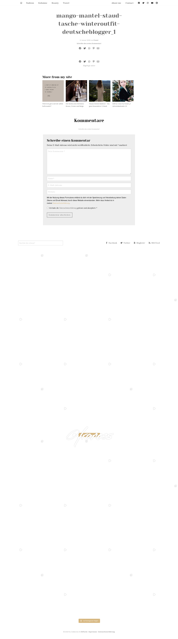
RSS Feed (155, 243)
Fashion (30, 3)
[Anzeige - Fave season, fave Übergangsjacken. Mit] (111, 319)
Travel (66, 3)
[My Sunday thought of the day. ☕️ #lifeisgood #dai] (67, 319)
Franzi (96, 40)
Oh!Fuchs (84, 632)
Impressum (93, 632)
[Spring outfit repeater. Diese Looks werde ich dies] (111, 408)
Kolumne (42, 3)
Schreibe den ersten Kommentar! (89, 43)
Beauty (55, 3)
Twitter (126, 243)
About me (116, 3)
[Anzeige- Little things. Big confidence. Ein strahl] (67, 408)
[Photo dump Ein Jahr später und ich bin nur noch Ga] (22, 275)
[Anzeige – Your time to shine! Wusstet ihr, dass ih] (22, 364)
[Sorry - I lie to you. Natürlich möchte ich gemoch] (67, 275)
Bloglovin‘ (140, 243)
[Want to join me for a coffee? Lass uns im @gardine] (22, 408)
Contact (130, 3)
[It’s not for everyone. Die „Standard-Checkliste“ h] (111, 275)
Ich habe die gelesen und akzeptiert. (73, 208)
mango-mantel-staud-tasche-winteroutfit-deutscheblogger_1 (89, 23)
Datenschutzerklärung (61, 203)
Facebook (113, 243)
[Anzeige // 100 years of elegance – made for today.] (67, 364)
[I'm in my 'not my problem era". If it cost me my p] (111, 364)
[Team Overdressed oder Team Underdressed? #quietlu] (22, 319)
